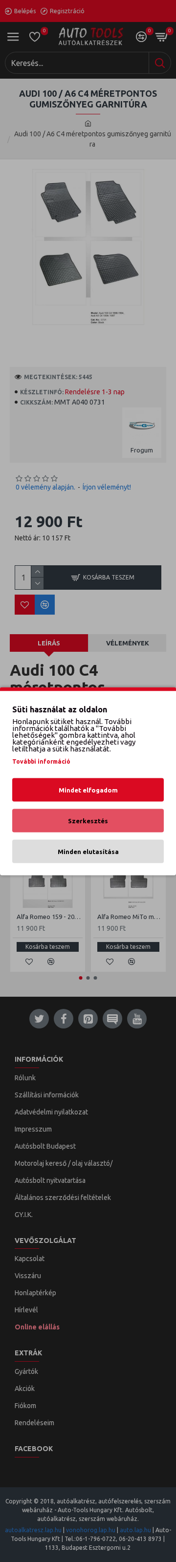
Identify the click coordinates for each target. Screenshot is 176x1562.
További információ (41, 761)
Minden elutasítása (88, 851)
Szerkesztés (88, 820)
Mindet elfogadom (88, 789)
